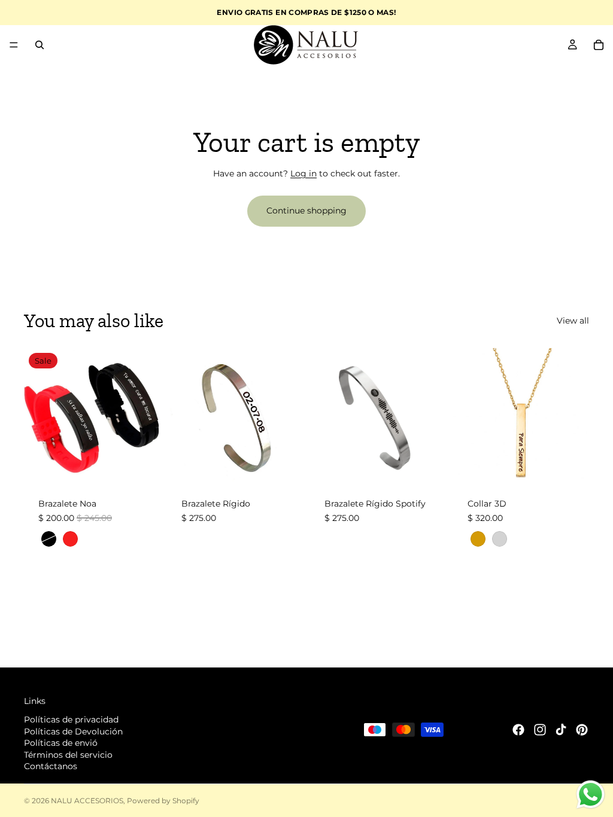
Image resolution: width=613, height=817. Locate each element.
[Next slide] (146, 416)
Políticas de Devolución (73, 731)
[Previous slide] (37, 416)
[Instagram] (540, 730)
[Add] (284, 465)
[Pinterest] (582, 730)
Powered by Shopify (163, 800)
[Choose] (141, 465)
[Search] (39, 45)
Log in (303, 173)
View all (573, 320)
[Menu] (14, 45)
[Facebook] (518, 730)
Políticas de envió (61, 742)
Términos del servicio (68, 754)
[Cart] (598, 45)
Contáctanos (50, 766)
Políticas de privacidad (71, 719)
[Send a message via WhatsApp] (590, 794)
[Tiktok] (561, 730)
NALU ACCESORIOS (87, 800)
